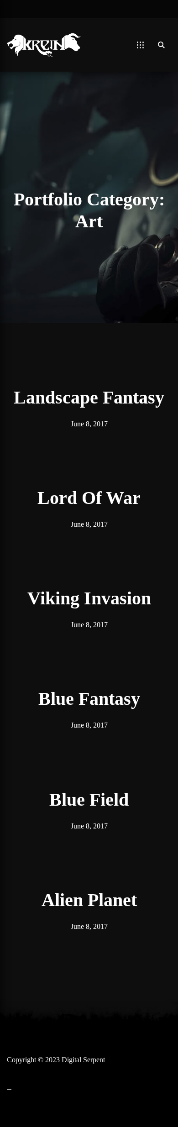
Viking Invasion (89, 598)
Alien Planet (89, 900)
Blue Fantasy (89, 698)
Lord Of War (89, 497)
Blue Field (89, 799)
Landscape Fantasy (89, 397)
